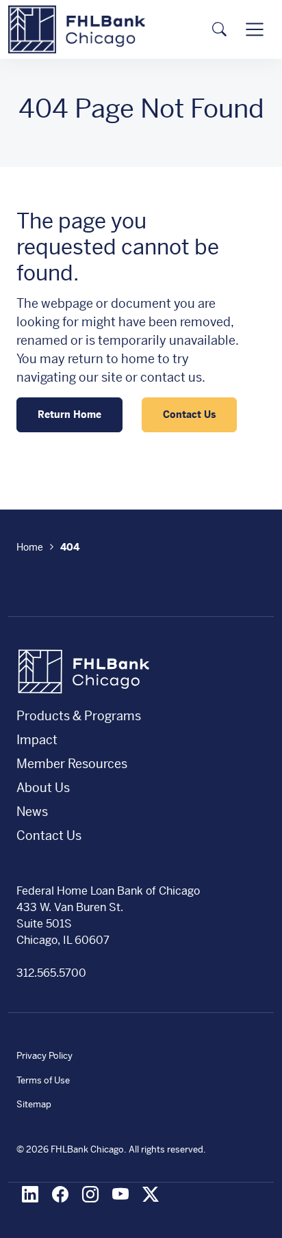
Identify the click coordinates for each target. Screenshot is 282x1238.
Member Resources (71, 764)
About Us (43, 787)
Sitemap (33, 1104)
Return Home (69, 414)
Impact (36, 740)
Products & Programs (78, 716)
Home (29, 547)
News (32, 811)
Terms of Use (43, 1080)
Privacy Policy (44, 1056)
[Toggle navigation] (254, 29)
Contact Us (189, 414)
